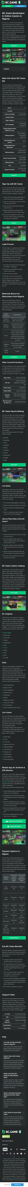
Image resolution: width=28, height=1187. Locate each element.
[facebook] (14, 1153)
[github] (21, 1153)
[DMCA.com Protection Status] (6, 1134)
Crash (5, 647)
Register (7, 6)
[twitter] (3, 1153)
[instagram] (10, 1153)
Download (20, 6)
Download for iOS (15, 826)
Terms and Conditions (7, 1141)
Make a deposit (14, 937)
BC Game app (5, 781)
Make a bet (14, 464)
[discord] (18, 1153)
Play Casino (13, 592)
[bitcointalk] (25, 1153)
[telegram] (7, 1153)
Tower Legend (7, 632)
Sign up (14, 223)
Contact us (5, 1144)
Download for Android (15, 821)
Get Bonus (14, 357)
